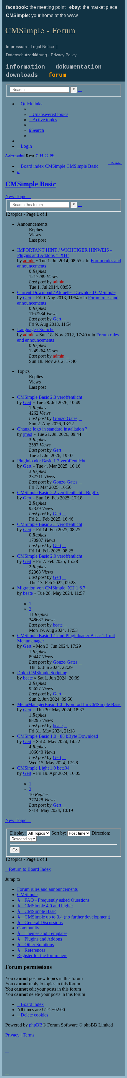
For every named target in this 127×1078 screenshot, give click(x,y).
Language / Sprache (35, 329)
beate (28, 593)
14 (41, 155)
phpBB (36, 1024)
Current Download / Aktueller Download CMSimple (66, 292)
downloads (22, 75)
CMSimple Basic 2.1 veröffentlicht (49, 524)
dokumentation (79, 67)
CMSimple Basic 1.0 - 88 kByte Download (57, 736)
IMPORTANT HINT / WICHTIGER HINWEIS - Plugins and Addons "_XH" (64, 253)
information (25, 67)
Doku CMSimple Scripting (42, 672)
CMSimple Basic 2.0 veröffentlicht (49, 556)
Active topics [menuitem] (14, 155)
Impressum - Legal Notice (30, 46)
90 (52, 155)
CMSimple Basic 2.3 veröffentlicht (49, 397)
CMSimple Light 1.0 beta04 (43, 767)
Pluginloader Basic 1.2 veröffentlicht (51, 460)
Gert (27, 297)
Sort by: (59, 833)
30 (46, 155)
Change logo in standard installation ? (52, 428)
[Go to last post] (67, 281)
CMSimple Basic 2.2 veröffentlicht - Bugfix (58, 492)
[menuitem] (48, 114)
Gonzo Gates (65, 418)
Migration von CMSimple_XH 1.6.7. (52, 587)
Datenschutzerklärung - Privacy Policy (41, 54)
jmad (27, 434)
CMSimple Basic (30, 184)
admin (29, 260)
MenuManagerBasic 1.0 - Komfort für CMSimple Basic (69, 704)
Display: (18, 833)
